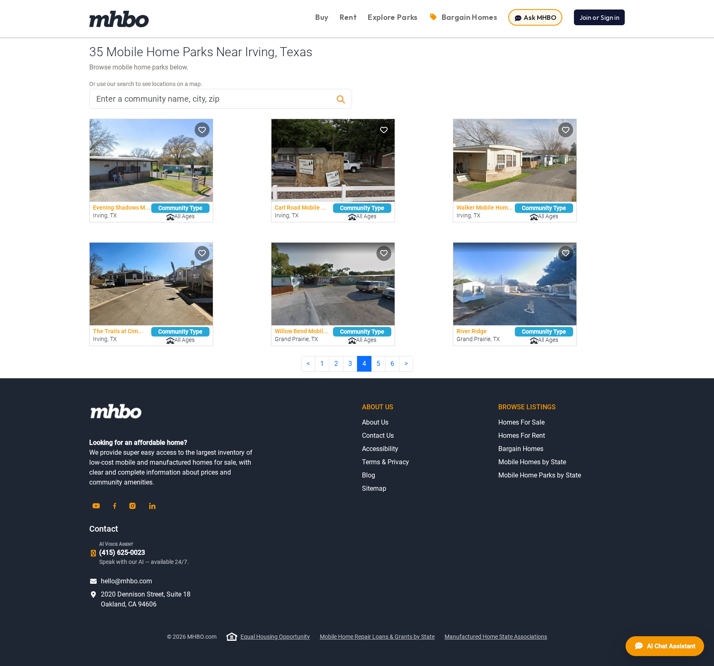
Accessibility (380, 449)
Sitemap (374, 488)
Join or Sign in (599, 17)
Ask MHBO (539, 17)
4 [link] (364, 364)
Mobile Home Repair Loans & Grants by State (377, 636)
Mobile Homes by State (532, 462)
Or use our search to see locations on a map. (145, 84)
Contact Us (378, 435)
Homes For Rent (521, 435)
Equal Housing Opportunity (275, 636)
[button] (202, 129)
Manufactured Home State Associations (496, 636)
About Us (375, 422)
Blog (368, 475)
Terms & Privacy (385, 462)
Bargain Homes (520, 449)
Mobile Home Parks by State (539, 475)
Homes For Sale (521, 422)
